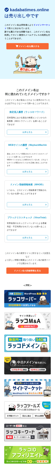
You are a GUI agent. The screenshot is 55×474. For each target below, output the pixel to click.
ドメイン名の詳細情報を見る (27, 270)
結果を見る (27, 132)
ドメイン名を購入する (29, 46)
